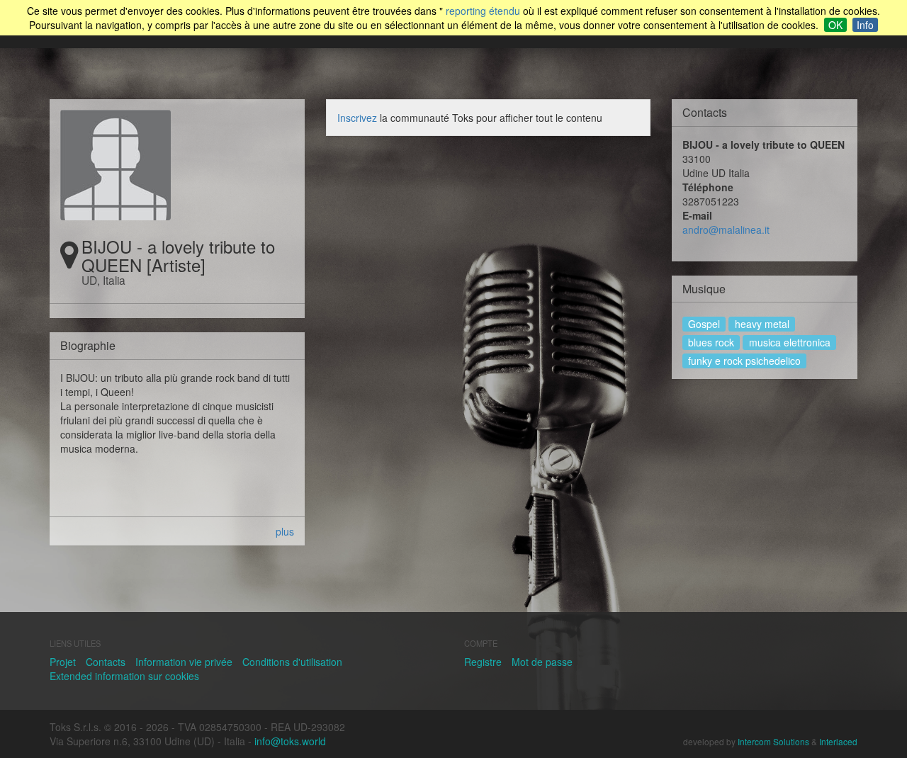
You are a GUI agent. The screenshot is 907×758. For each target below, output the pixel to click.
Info (865, 25)
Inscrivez (357, 118)
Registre (483, 662)
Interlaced (838, 741)
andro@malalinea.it (726, 229)
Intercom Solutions (773, 741)
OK (835, 25)
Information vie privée (183, 662)
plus (285, 531)
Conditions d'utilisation (292, 662)
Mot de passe (542, 662)
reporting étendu (483, 11)
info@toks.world (290, 741)
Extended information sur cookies (124, 676)
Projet (63, 662)
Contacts (105, 662)
